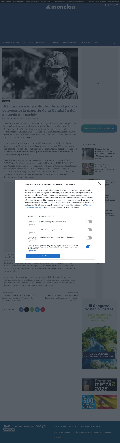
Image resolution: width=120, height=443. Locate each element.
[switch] (89, 221)
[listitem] (60, 216)
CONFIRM (43, 256)
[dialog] (60, 221)
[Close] (100, 184)
